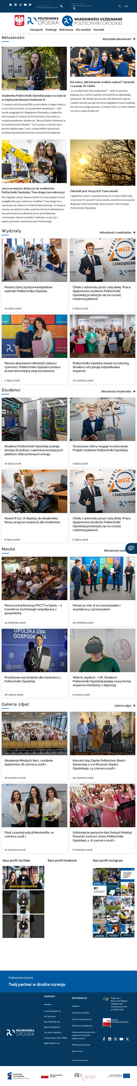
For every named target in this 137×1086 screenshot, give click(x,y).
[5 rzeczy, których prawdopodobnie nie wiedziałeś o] (127, 875)
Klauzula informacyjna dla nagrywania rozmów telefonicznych (83, 1035)
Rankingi (51, 29)
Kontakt (99, 29)
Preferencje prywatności (80, 1060)
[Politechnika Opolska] (43, 20)
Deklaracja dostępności (82, 1025)
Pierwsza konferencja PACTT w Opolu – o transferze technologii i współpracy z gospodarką (33, 609)
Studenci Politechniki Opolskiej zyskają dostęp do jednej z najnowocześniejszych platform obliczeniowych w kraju (34, 450)
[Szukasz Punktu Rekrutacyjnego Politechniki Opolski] (113, 903)
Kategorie (36, 29)
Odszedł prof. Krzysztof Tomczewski (94, 191)
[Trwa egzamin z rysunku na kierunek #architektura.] (113, 917)
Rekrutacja (66, 29)
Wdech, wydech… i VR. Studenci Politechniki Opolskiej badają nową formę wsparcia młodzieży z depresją (102, 681)
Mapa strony (77, 1051)
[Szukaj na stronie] (74, 8)
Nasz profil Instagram (108, 860)
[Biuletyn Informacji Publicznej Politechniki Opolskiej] (115, 1023)
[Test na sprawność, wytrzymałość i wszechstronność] (100, 917)
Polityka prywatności (81, 1044)
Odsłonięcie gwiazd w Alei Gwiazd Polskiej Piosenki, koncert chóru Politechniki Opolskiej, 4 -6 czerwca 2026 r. (102, 836)
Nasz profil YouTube (16, 860)
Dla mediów (83, 29)
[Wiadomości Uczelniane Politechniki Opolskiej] (92, 21)
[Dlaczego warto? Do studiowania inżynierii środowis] (100, 931)
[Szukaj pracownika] (61, 6)
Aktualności (13, 37)
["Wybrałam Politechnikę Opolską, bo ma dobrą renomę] (127, 903)
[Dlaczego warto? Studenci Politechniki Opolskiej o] (113, 931)
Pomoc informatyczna (82, 1019)
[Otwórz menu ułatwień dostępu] (131, 548)
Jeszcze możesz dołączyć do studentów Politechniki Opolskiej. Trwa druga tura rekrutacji (33, 190)
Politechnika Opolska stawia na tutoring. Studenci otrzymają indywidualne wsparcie (101, 367)
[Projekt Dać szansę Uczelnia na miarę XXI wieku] (68, 1076)
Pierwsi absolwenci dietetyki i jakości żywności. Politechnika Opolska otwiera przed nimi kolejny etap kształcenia (32, 367)
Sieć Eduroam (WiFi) (80, 1012)
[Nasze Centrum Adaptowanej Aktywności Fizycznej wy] (113, 889)
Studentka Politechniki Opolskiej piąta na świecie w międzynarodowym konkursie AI (34, 97)
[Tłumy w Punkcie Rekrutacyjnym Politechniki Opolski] (100, 903)
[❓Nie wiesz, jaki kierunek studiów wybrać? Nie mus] (113, 875)
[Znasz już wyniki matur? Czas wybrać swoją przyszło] (127, 917)
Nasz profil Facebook (62, 860)
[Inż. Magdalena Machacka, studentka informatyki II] (100, 875)
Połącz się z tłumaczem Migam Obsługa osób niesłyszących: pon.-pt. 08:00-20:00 (119, 1004)
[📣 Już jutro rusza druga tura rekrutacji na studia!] (100, 889)
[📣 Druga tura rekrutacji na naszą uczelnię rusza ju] (127, 889)
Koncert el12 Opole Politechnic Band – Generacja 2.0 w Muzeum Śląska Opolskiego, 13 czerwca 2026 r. (100, 764)
